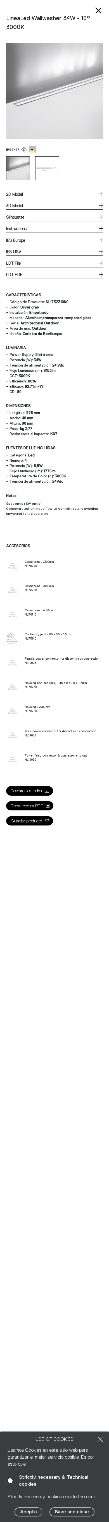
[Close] (100, 1439)
